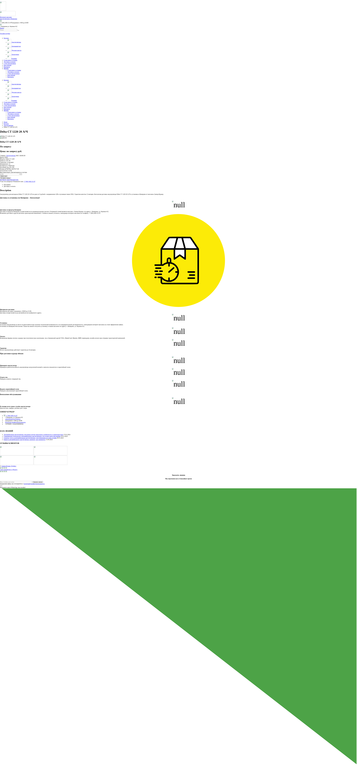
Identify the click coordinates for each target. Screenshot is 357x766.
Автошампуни (16, 46)
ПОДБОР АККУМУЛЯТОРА (9, 180)
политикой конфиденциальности (34, 484)
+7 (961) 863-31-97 (29, 181)
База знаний (7, 65)
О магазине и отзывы (10, 60)
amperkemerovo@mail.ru (12, 419)
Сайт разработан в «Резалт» (9, 469)
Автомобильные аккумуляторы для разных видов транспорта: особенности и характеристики (33, 434)
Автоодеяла (15, 54)
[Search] (18, 30)
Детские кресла (16, 50)
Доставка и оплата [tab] (9, 186)
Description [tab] (7, 184)
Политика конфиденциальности (15, 422)
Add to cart (4, 176)
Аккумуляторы (16, 42)
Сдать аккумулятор (10, 63)
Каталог (6, 38)
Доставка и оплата (9, 62)
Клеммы (14, 58)
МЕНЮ (6, 68)
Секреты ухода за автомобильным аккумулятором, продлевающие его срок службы (30, 438)
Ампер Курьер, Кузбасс (8, 466)
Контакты (7, 67)
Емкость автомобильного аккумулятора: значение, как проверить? (25, 439)
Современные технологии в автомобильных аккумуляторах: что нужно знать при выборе (32, 436)
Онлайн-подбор (5, 33)
